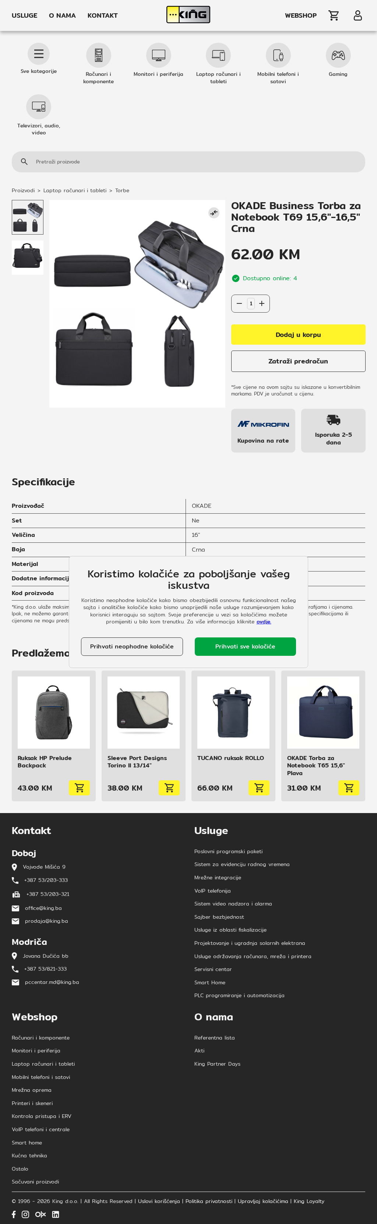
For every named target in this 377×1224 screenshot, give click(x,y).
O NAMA (62, 15)
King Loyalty (309, 1201)
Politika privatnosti (209, 1201)
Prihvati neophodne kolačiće (132, 646)
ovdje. (264, 622)
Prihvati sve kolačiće (245, 646)
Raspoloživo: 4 (250, 287)
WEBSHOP (301, 15)
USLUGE (24, 15)
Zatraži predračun (298, 361)
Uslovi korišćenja (159, 1201)
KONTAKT (103, 15)
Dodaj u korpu (298, 334)
